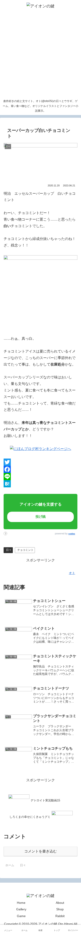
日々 (8, 550)
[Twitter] (40, 462)
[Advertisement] (40, 54)
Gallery (21, 909)
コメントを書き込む (40, 851)
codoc (71, 533)
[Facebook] (40, 469)
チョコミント (25, 550)
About (60, 902)
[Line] (40, 476)
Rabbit (60, 916)
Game (21, 916)
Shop (60, 909)
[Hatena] (40, 483)
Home (21, 902)
